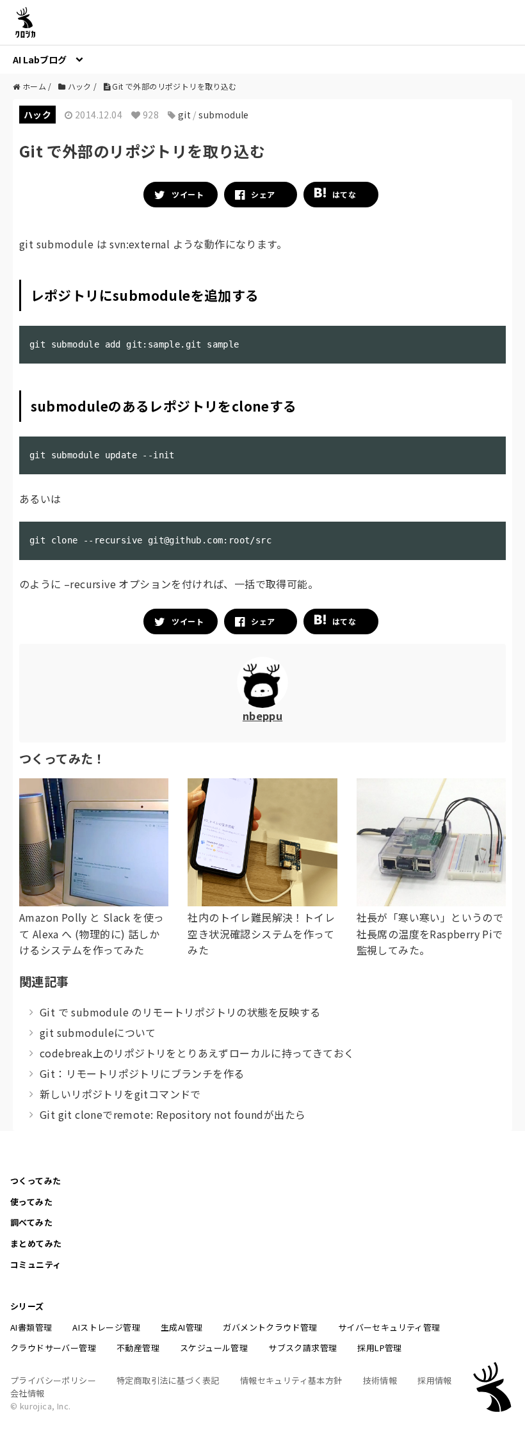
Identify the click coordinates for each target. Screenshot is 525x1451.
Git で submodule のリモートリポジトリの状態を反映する (180, 1012)
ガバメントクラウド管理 (270, 1327)
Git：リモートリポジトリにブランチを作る (142, 1073)
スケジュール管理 (214, 1348)
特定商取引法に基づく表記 (168, 1380)
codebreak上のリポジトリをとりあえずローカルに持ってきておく (197, 1053)
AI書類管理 (31, 1327)
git (184, 114)
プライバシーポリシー (53, 1380)
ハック (37, 114)
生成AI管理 (181, 1327)
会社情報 (27, 1393)
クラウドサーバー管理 (53, 1348)
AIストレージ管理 (106, 1327)
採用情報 (434, 1380)
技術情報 (380, 1380)
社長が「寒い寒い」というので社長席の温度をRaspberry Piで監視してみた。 (430, 934)
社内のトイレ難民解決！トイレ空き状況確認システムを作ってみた (261, 934)
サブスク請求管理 (302, 1348)
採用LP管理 (379, 1348)
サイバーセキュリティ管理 (389, 1327)
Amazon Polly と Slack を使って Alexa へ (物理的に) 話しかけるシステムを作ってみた (92, 934)
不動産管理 (138, 1348)
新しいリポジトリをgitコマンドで (120, 1094)
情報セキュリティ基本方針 (291, 1380)
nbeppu (262, 715)
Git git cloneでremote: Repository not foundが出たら (172, 1114)
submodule (223, 114)
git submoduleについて (98, 1032)
